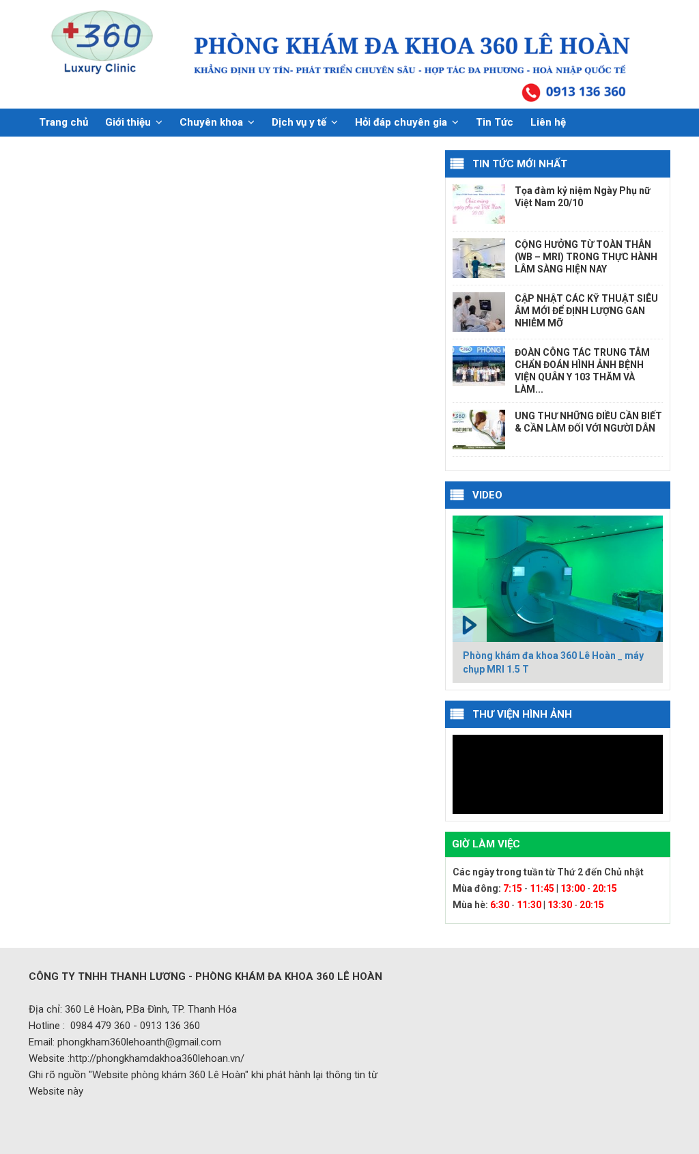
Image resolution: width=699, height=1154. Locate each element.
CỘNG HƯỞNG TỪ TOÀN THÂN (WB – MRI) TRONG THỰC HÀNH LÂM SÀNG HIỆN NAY (586, 257)
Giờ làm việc (486, 844)
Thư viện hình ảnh (522, 714)
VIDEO (487, 495)
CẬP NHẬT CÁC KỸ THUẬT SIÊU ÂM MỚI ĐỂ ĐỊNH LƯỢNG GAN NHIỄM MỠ (586, 310)
